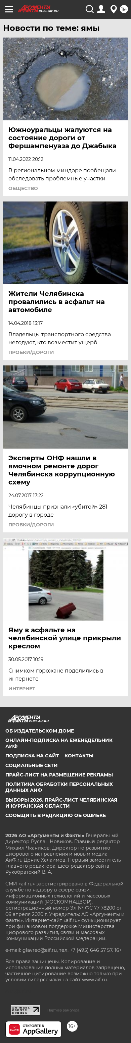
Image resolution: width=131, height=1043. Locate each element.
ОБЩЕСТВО (23, 188)
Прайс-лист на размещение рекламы (59, 775)
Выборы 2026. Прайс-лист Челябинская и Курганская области (61, 803)
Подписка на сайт (32, 756)
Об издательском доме (39, 731)
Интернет (21, 688)
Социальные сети (31, 765)
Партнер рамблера (63, 1010)
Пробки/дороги (31, 352)
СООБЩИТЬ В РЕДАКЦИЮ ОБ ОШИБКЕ (55, 815)
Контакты (78, 756)
